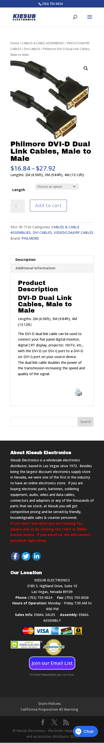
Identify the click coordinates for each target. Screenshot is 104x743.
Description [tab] (25, 259)
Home (14, 43)
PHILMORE (30, 238)
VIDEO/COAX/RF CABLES (73, 232)
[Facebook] (15, 556)
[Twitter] (26, 556)
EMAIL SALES (44, 614)
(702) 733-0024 (40, 597)
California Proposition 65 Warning (49, 709)
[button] (86, 68)
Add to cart (48, 205)
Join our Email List (52, 663)
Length (18, 189)
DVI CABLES (32, 49)
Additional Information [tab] (35, 268)
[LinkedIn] (36, 556)
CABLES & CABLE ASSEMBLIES (43, 43)
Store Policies (49, 703)
